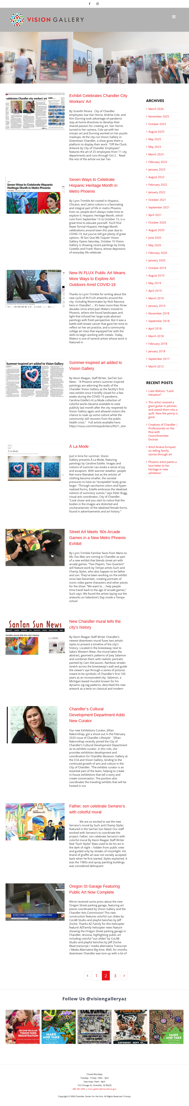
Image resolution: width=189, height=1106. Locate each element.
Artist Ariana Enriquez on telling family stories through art (162, 450)
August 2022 (156, 177)
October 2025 (157, 124)
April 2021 (155, 215)
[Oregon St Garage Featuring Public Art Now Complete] (35, 902)
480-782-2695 (79, 1089)
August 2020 (156, 230)
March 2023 (156, 154)
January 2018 (156, 351)
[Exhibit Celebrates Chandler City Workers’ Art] (35, 111)
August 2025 (156, 131)
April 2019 (155, 290)
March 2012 (156, 366)
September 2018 (159, 321)
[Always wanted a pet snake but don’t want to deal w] (166, 1027)
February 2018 (157, 343)
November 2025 (158, 116)
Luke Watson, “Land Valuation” (160, 392)
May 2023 (154, 147)
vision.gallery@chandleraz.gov (101, 1089)
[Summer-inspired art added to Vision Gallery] (35, 378)
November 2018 (158, 313)
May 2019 (154, 283)
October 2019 (157, 268)
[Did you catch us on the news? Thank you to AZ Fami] (95, 1027)
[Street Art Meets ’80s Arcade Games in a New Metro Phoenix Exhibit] (35, 547)
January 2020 (156, 260)
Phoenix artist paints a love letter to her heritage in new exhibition (162, 467)
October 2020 (157, 222)
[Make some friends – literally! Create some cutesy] (59, 1027)
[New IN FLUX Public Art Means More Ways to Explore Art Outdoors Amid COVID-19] (35, 288)
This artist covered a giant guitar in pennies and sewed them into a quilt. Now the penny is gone (163, 409)
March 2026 (156, 109)
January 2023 (156, 169)
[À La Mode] (35, 462)
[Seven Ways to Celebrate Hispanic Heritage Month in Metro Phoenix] (35, 195)
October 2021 (157, 200)
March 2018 (156, 336)
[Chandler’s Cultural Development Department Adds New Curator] (35, 724)
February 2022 (157, 184)
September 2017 (159, 359)
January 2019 (156, 306)
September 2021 (159, 207)
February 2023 (157, 162)
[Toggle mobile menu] (174, 17)
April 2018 (155, 328)
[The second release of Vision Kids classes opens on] (23, 1027)
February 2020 (157, 253)
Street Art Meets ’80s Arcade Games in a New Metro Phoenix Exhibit (97, 537)
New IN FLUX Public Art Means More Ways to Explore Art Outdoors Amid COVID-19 (97, 278)
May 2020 (154, 245)
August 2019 (156, 275)
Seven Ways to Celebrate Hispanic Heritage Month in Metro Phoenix (93, 185)
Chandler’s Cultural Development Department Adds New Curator (97, 715)
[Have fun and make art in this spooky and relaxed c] (130, 1027)
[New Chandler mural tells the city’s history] (35, 637)
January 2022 (156, 192)
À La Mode (79, 446)
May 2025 (154, 139)
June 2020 (154, 237)
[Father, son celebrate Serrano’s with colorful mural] (35, 822)
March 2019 (156, 298)
